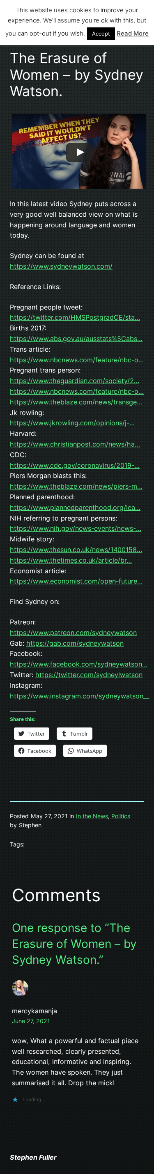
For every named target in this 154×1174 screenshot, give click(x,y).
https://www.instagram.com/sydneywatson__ (79, 696)
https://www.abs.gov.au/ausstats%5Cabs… (76, 338)
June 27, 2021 (31, 1020)
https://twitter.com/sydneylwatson (89, 675)
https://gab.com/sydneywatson (75, 643)
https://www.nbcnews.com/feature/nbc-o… (77, 360)
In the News (92, 816)
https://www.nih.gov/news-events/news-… (75, 528)
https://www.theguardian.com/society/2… (74, 381)
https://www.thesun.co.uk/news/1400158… (76, 549)
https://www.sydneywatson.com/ (61, 266)
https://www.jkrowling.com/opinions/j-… (72, 423)
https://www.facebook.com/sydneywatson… (78, 664)
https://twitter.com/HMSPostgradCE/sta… (75, 317)
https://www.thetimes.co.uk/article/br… (71, 560)
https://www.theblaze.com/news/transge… (76, 402)
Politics (120, 816)
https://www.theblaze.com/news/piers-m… (76, 486)
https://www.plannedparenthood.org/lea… (75, 507)
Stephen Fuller (33, 1157)
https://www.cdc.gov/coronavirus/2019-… (75, 465)
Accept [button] (101, 33)
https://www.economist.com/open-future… (76, 581)
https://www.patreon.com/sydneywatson (73, 633)
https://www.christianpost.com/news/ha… (75, 444)
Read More (133, 33)
